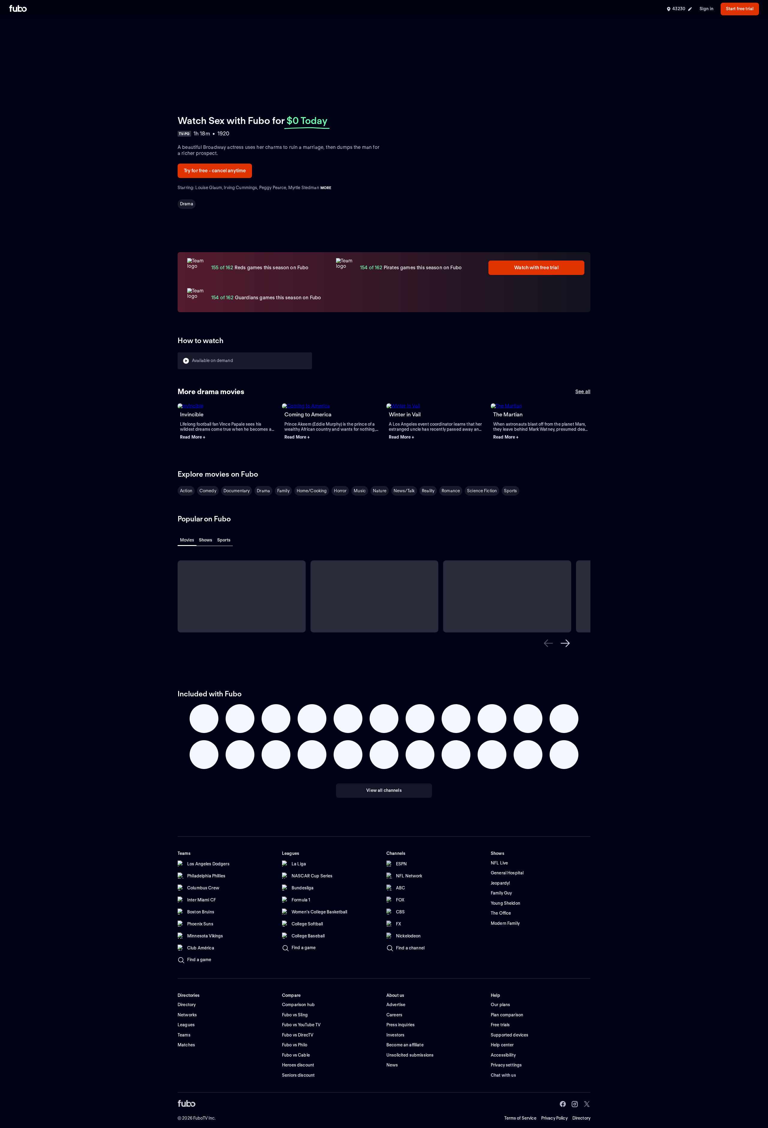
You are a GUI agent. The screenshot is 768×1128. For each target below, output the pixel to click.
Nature (379, 490)
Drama (186, 203)
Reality (428, 490)
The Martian (508, 414)
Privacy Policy (554, 1118)
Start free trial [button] (740, 8)
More (325, 187)
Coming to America (308, 414)
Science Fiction (482, 490)
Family (283, 490)
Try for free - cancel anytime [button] (215, 170)
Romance (451, 490)
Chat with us (503, 1075)
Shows (205, 540)
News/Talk (404, 490)
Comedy (208, 490)
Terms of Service (520, 1118)
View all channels (383, 790)
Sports (510, 490)
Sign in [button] (706, 8)
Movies (187, 540)
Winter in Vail (405, 414)
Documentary (237, 490)
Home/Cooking (312, 490)
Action (186, 490)
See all (582, 391)
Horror (340, 490)
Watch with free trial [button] (536, 267)
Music (360, 490)
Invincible (191, 414)
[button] (227, 437)
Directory (581, 1118)
